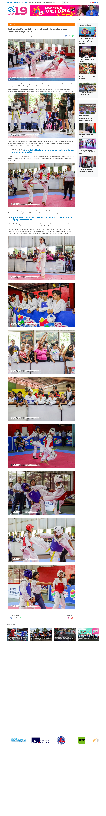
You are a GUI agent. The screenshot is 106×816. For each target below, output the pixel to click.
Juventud (82, 19)
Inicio (10, 19)
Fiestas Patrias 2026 (91, 19)
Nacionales (17, 19)
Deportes (41, 19)
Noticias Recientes (85, 25)
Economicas (34, 19)
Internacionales (51, 19)
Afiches (69, 19)
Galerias (75, 19)
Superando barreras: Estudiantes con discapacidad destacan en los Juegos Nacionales (42, 218)
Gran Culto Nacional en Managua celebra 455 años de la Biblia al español (42, 151)
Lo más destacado (85, 102)
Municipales (25, 19)
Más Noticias (12, 624)
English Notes (61, 19)
